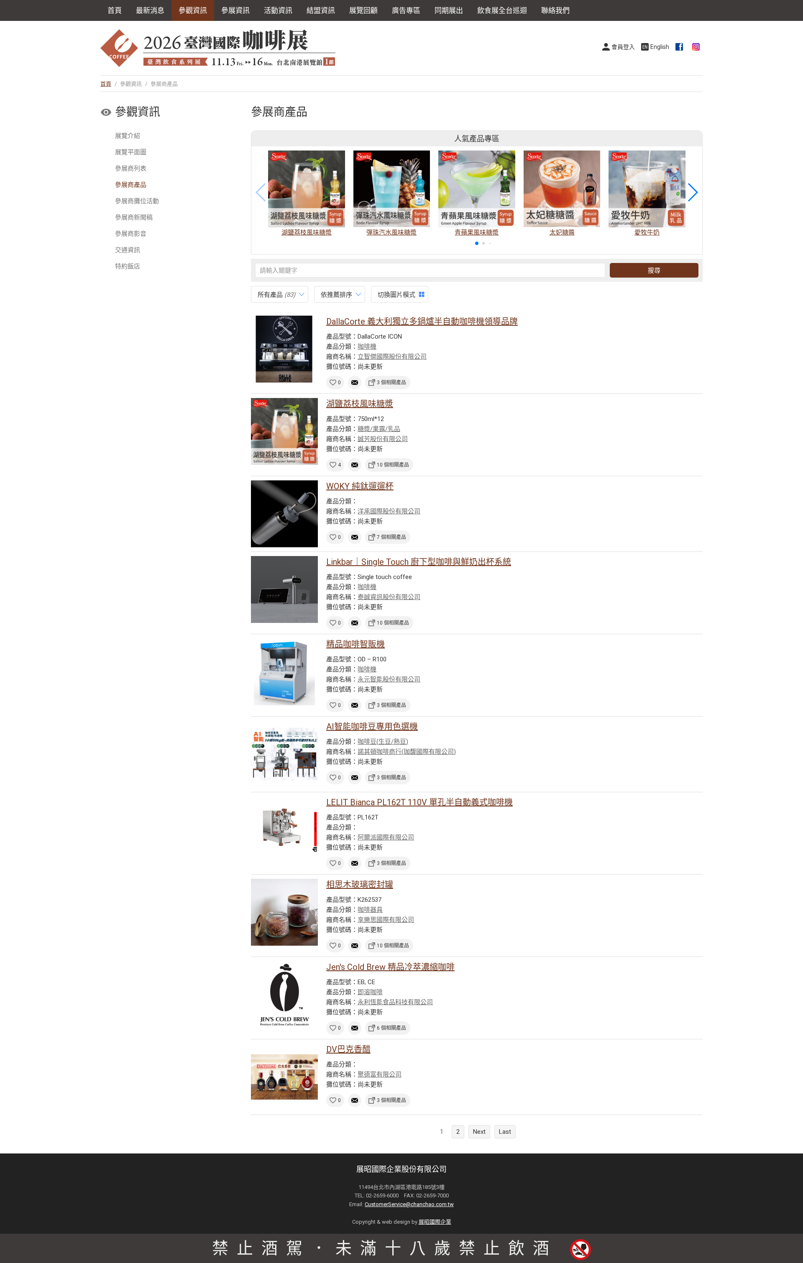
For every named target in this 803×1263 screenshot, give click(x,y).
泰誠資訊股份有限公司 (389, 597)
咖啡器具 (370, 909)
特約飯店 (127, 266)
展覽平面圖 (130, 152)
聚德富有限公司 (380, 1074)
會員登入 (623, 46)
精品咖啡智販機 (355, 644)
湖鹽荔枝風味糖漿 (359, 404)
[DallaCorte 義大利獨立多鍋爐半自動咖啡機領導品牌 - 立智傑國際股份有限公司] (284, 349)
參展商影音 (130, 233)
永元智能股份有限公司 (389, 679)
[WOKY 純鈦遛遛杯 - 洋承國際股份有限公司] (284, 513)
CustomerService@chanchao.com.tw (409, 1204)
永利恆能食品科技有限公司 (395, 1002)
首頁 (114, 10)
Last (505, 1131)
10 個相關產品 (393, 465)
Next (479, 1131)
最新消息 (150, 10)
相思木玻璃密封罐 (359, 885)
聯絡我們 (555, 10)
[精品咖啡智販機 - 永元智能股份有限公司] (284, 671)
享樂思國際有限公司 (386, 920)
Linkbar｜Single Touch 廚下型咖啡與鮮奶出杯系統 (418, 562)
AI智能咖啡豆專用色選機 (372, 727)
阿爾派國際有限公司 (386, 837)
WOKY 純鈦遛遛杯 (360, 486)
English (659, 46)
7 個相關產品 (391, 537)
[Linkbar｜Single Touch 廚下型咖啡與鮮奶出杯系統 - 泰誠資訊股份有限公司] (284, 589)
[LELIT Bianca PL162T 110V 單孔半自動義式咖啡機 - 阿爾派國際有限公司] (284, 829)
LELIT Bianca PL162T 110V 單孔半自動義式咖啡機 (419, 802)
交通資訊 (127, 250)
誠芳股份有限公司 (383, 439)
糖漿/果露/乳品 (379, 429)
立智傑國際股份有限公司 (392, 356)
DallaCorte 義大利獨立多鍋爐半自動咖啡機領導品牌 (422, 321)
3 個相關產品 (391, 382)
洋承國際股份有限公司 (389, 511)
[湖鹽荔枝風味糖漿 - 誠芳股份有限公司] (284, 431)
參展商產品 (130, 185)
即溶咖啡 (370, 992)
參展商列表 (130, 168)
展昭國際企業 (435, 1222)
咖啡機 (367, 346)
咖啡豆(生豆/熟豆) (383, 741)
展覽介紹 (127, 136)
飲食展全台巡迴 (502, 10)
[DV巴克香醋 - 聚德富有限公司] (284, 1077)
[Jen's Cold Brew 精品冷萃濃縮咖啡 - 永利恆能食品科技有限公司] (284, 994)
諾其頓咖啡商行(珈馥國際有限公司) (407, 751)
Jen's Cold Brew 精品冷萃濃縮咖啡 (390, 967)
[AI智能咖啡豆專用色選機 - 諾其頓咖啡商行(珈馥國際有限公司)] (284, 754)
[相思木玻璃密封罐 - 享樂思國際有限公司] (284, 912)
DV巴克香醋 (348, 1049)
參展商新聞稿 (134, 217)
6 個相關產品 (391, 1028)
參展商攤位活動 (137, 201)
